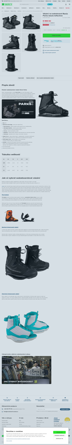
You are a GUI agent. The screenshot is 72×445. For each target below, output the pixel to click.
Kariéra (63, 1)
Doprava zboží (4, 420)
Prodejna (55, 1)
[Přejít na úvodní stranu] (2, 11)
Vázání (3, 186)
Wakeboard (6, 11)
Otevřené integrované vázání (10, 293)
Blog (59, 1)
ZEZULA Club (48, 1)
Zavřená (19, 11)
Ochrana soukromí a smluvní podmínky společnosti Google (18, 438)
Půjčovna (38, 426)
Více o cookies (9, 440)
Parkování (38, 424)
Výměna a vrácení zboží (6, 424)
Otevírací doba (39, 420)
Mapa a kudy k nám (40, 422)
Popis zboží (21, 78)
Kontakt (68, 1)
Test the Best (21, 422)
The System (5, 194)
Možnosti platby (5, 422)
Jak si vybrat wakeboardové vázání (45, 78)
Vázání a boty (13, 11)
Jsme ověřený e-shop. (57, 419)
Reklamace (4, 426)
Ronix (65, 14)
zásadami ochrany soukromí (53, 411)
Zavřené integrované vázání (10, 227)
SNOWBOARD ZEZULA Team (25, 426)
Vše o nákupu (41, 1)
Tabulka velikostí (30, 78)
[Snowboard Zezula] (7, 4)
